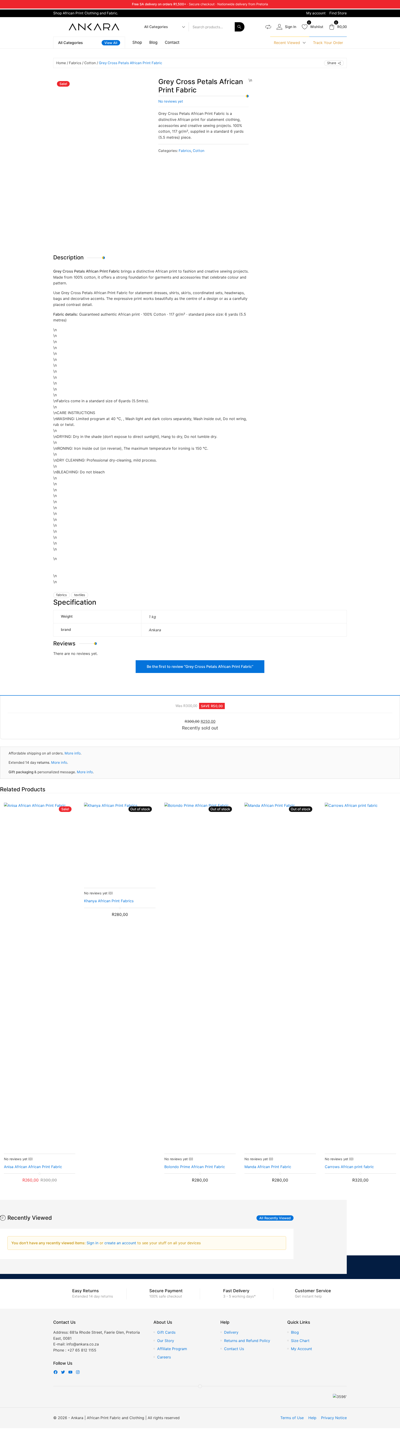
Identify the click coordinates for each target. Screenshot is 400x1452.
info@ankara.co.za (82, 1344)
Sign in (93, 1243)
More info (73, 753)
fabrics (61, 595)
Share (331, 63)
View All (110, 43)
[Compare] (268, 27)
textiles (79, 595)
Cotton (90, 63)
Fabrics (75, 63)
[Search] (239, 26)
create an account (120, 1243)
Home (61, 63)
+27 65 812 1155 (81, 1350)
